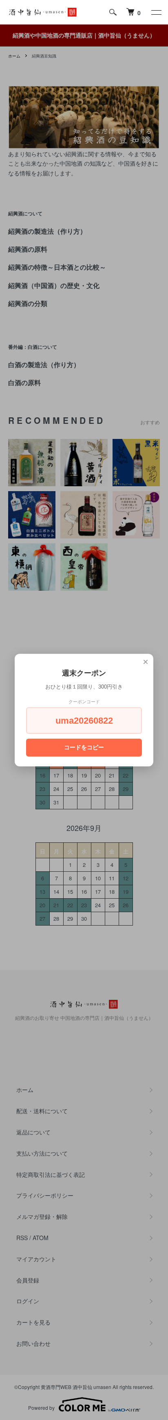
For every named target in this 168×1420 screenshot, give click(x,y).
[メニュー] (156, 12)
